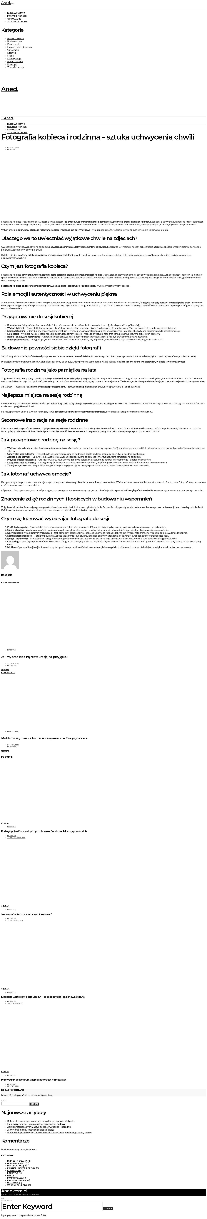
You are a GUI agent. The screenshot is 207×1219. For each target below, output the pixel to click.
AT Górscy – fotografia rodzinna (18, 386)
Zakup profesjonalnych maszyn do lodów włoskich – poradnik (39, 1126)
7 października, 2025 (16, 838)
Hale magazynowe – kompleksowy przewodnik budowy (36, 1123)
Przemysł (12, 64)
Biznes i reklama (15, 38)
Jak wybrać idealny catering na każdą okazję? (30, 1129)
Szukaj (4, 1101)
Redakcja (11, 149)
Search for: (6, 1201)
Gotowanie (14, 19)
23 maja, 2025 (12, 147)
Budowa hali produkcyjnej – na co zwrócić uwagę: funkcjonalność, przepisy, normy (49, 1132)
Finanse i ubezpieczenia (19, 46)
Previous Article (10, 582)
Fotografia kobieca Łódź (14, 285)
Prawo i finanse (17, 16)
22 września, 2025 (15, 920)
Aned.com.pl (14, 1190)
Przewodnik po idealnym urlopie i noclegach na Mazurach (33, 1079)
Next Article (8, 673)
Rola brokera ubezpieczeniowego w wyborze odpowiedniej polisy (41, 1120)
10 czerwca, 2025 (14, 1003)
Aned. (6, 3)
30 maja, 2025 (12, 1086)
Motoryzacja (14, 58)
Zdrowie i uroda (17, 21)
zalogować (18, 1095)
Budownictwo (16, 13)
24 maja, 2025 (13, 745)
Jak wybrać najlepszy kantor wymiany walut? (26, 914)
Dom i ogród (13, 44)
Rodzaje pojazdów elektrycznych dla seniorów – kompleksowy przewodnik (44, 831)
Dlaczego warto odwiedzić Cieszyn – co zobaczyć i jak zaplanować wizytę (43, 996)
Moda (10, 55)
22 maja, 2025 (13, 664)
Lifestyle (11, 52)
